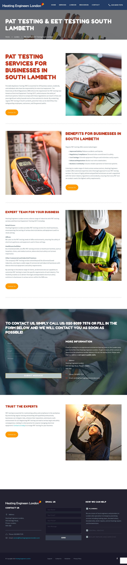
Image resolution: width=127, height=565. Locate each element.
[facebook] (117, 558)
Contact (96, 5)
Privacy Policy (77, 559)
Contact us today (19, 425)
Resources (84, 5)
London (72, 5)
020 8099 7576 (115, 5)
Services (62, 5)
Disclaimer (67, 559)
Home (53, 5)
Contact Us (12, 112)
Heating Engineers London (23, 559)
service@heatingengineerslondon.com (87, 378)
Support (49, 559)
